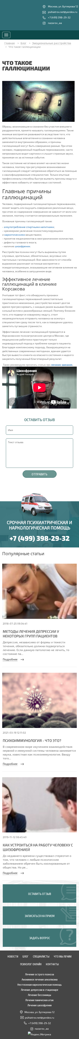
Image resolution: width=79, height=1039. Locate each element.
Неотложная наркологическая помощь (39, 984)
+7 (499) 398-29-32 (59, 17)
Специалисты (41, 956)
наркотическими (14, 234)
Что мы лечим (62, 956)
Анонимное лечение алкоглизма (40, 979)
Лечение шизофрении (40, 1005)
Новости (13, 956)
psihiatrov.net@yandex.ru (62, 11)
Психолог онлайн (31, 964)
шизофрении (22, 246)
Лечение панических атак (39, 999)
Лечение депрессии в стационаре (39, 989)
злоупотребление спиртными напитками (29, 226)
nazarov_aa (55, 22)
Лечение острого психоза (39, 974)
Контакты (52, 964)
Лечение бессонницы (39, 994)
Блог (25, 956)
